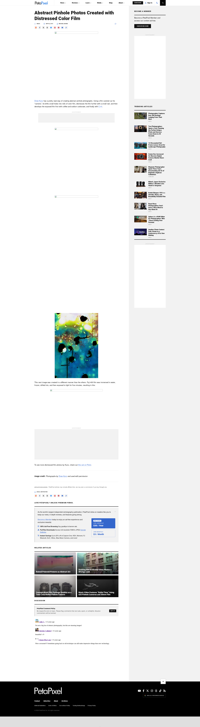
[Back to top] (163, 681)
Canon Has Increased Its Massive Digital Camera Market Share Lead (156, 157)
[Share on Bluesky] (51, 27)
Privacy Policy (92, 705)
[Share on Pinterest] (58, 27)
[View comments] (116, 23)
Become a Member (45, 519)
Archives (65, 701)
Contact (37, 701)
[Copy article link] (66, 27)
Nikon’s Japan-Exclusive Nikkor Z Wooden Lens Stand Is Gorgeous (156, 183)
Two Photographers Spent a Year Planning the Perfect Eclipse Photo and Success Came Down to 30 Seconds (156, 131)
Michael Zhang (63, 23)
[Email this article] (62, 27)
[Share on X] (43, 27)
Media (99, 3)
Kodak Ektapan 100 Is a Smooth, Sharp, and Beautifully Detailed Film (157, 194)
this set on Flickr (84, 464)
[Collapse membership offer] (115, 511)
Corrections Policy (64, 705)
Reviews (75, 3)
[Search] (163, 3)
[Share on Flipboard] (54, 27)
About (121, 3)
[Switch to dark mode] (157, 3)
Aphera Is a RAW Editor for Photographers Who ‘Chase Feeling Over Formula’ (156, 219)
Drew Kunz (38, 100)
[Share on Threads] (47, 27)
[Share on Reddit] (35, 27)
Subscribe (137, 2)
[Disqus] (76, 644)
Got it (113, 611)
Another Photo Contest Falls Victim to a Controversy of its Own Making (156, 232)
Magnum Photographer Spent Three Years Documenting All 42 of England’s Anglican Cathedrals (156, 170)
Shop (110, 3)
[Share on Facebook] (39, 27)
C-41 (100, 106)
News (62, 3)
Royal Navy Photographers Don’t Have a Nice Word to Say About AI (155, 206)
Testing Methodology (79, 705)
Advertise (46, 701)
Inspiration (44, 491)
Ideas (38, 23)
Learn (88, 3)
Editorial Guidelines (40, 705)
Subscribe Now (143, 26)
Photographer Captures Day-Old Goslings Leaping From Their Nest (156, 116)
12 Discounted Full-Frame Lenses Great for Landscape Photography (156, 145)
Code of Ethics (52, 705)
